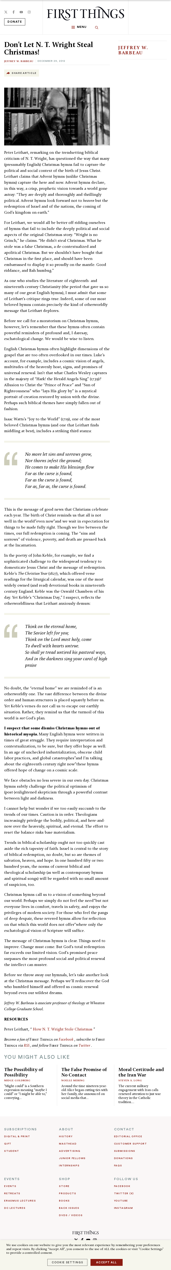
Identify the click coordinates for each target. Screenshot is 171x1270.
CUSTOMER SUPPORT (130, 1143)
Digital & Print (17, 1136)
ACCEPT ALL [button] (106, 1262)
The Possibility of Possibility (23, 1072)
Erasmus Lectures (20, 1200)
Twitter (84, 1045)
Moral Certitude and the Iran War (141, 1072)
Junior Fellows (72, 1158)
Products (67, 1193)
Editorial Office (128, 1136)
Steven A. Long (130, 1080)
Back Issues (69, 1208)
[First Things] (85, 13)
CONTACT (124, 1129)
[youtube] (21, 12)
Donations (123, 1158)
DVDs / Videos (71, 1215)
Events (10, 1186)
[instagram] (29, 12)
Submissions (124, 1151)
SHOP (64, 1179)
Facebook (66, 1039)
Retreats (12, 1193)
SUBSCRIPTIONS (20, 1129)
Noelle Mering (73, 1080)
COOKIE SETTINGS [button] (67, 1262)
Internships (69, 1165)
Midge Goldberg (17, 1080)
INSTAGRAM (123, 1208)
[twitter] (6, 12)
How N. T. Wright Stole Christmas (63, 1029)
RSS (27, 1045)
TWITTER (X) (124, 1193)
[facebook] (13, 12)
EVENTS (12, 1179)
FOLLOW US (126, 1179)
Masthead (68, 1143)
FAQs (118, 1165)
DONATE (15, 21)
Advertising (69, 1151)
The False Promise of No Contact (84, 1072)
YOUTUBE (121, 1200)
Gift (7, 1143)
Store (64, 1186)
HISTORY (66, 1136)
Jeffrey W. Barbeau (18, 61)
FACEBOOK (122, 1186)
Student (11, 1151)
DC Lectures (14, 1208)
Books (64, 1200)
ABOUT (66, 1129)
